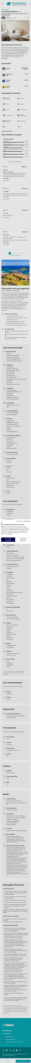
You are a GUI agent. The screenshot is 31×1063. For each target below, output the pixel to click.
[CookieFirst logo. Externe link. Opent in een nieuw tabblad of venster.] (1, 523)
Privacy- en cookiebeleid (23, 521)
